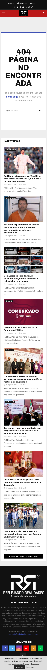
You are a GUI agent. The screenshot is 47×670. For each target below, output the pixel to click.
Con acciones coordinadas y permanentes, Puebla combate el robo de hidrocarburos (21, 279)
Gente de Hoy (10, 401)
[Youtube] (26, 648)
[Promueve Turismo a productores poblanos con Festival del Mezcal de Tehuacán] (23, 464)
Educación (9, 301)
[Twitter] (12, 648)
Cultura (8, 453)
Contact (32, 3)
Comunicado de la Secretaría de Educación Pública (20, 328)
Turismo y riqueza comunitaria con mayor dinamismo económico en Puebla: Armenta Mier (22, 431)
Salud (8, 505)
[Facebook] (5, 648)
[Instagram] (19, 648)
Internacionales (11, 198)
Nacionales (9, 350)
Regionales (9, 249)
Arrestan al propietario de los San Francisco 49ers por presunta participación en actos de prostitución (21, 228)
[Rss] (33, 648)
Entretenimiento (11, 149)
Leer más (30, 667)
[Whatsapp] (40, 648)
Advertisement (22, 3)
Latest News (12, 141)
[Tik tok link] (32, 7)
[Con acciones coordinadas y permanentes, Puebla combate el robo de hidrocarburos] (23, 260)
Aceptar (19, 667)
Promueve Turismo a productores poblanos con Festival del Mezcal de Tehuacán (23, 482)
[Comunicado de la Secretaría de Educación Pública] (23, 312)
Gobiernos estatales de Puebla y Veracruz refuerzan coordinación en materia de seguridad (23, 379)
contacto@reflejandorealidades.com (23, 634)
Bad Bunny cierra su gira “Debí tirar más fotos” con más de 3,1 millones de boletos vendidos (22, 179)
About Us (11, 3)
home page (12, 96)
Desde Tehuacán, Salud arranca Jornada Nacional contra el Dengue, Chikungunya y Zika (22, 534)
